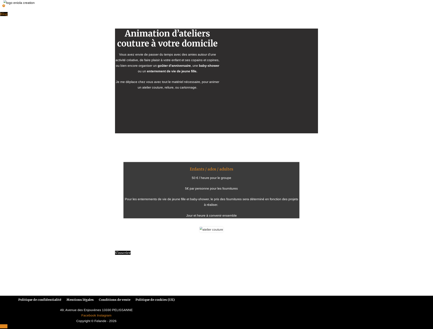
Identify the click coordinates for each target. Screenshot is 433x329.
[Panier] (2, 8)
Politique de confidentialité (39, 300)
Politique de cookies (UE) (155, 300)
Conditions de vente (114, 300)
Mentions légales (80, 300)
